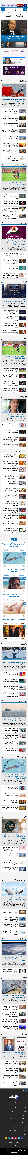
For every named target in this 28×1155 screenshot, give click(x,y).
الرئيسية (25, 12)
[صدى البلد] (14, 9)
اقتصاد (25, 1126)
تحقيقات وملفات (12, 1130)
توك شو (14, 1111)
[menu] (25, 9)
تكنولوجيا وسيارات (12, 1126)
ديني (15, 1114)
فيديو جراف (23, 1122)
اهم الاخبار (17, 12)
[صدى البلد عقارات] (8, 5)
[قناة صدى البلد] (25, 5)
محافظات (14, 1122)
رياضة (14, 1107)
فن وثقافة (24, 1111)
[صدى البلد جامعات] (13, 5)
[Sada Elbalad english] (3, 5)
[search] (3, 9)
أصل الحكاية (13, 1118)
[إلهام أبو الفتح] (14, 63)
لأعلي (23, 1090)
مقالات (24, 1134)
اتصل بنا (10, 1142)
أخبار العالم (24, 1118)
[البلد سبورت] (19, 5)
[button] (25, 30)
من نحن (17, 1142)
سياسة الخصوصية (14, 1145)
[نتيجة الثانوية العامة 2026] (14, 52)
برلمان (25, 1130)
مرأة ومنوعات (23, 1114)
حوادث (3, 12)
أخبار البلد (10, 12)
